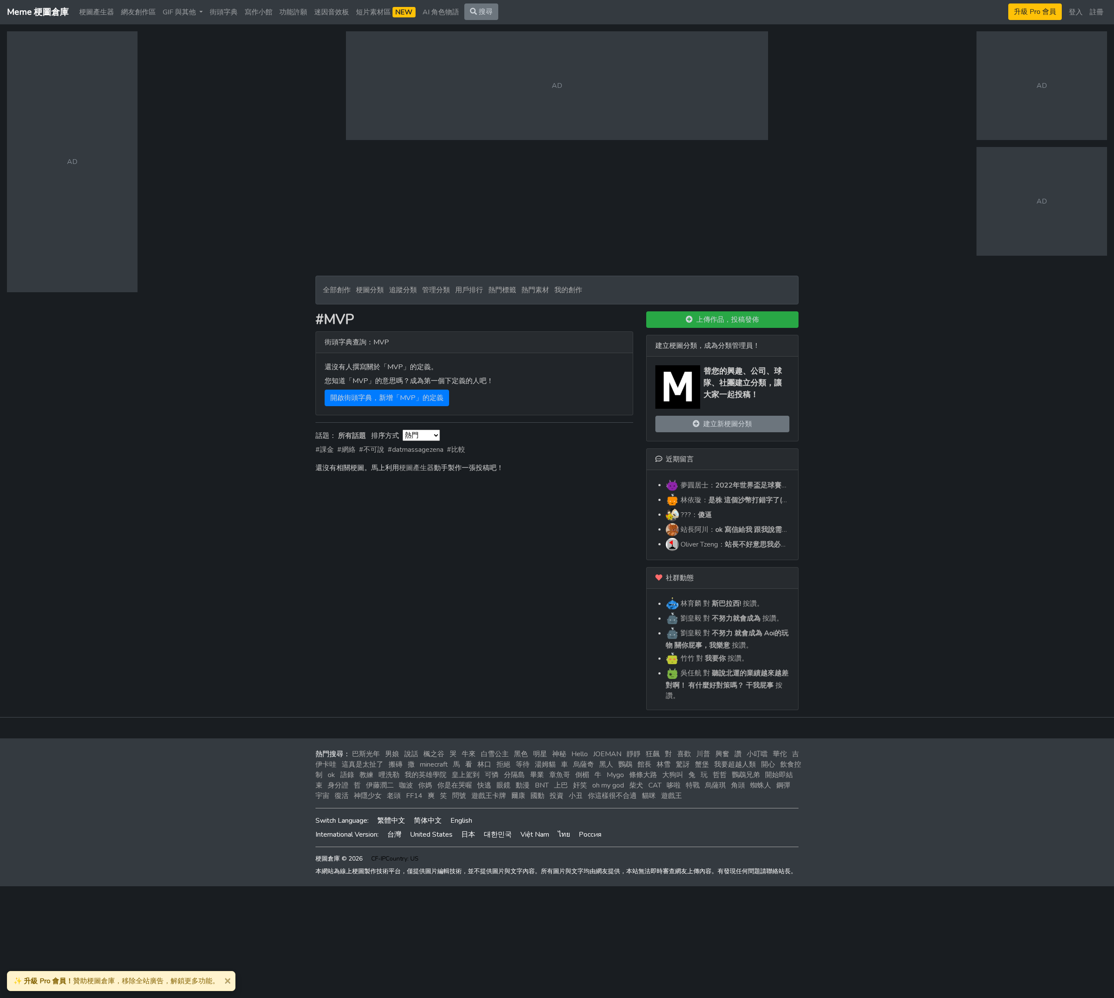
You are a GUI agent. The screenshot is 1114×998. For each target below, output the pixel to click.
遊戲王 (671, 796)
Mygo (615, 775)
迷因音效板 (331, 12)
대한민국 (498, 834)
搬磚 (396, 764)
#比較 (456, 449)
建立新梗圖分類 (726, 424)
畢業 (537, 775)
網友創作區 (138, 12)
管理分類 (436, 290)
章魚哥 (559, 775)
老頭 (394, 796)
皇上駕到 (466, 775)
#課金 (324, 449)
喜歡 (684, 754)
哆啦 (674, 785)
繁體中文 (391, 820)
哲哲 (720, 775)
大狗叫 (672, 775)
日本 (468, 834)
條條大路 (643, 775)
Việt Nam (534, 834)
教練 (366, 775)
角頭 (738, 785)
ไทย (564, 834)
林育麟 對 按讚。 (721, 603)
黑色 (521, 754)
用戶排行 (469, 290)
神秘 (559, 754)
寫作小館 (258, 12)
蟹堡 (702, 764)
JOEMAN (607, 754)
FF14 (414, 796)
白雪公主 (495, 754)
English (461, 820)
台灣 (394, 834)
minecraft (434, 764)
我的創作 (568, 290)
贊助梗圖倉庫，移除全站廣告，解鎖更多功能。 (116, 981)
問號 (459, 796)
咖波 (406, 785)
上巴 (561, 785)
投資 (557, 796)
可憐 (492, 775)
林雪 (664, 764)
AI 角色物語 (441, 12)
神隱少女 (368, 796)
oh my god (608, 785)
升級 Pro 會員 (1035, 12)
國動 (537, 796)
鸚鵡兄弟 (746, 775)
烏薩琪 (715, 785)
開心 (768, 764)
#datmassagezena (415, 449)
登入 (1076, 12)
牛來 (469, 754)
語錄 (347, 775)
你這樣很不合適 (612, 796)
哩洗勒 (389, 775)
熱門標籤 (502, 290)
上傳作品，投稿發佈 (726, 319)
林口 (484, 764)
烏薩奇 (583, 764)
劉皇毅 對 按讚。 (731, 618)
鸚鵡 (625, 764)
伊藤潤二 (380, 785)
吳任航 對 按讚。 (727, 684)
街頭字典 (224, 12)
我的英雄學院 (425, 775)
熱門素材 (535, 290)
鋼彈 (783, 785)
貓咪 (649, 796)
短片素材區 (384, 12)
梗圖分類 (370, 290)
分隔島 (514, 775)
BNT (542, 785)
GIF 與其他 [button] (180, 12)
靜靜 (634, 754)
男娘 (392, 754)
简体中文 (428, 820)
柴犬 (636, 785)
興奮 (722, 754)
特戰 (693, 785)
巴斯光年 (366, 754)
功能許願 (293, 12)
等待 (523, 764)
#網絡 (346, 449)
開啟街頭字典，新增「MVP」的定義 (386, 398)
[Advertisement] (557, 208)
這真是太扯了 (362, 764)
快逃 (484, 785)
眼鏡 (503, 785)
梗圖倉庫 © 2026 (338, 858)
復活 (342, 796)
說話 (411, 754)
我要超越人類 (735, 764)
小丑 (576, 796)
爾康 (518, 796)
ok (331, 775)
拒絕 (503, 764)
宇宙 (322, 796)
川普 (703, 754)
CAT (654, 785)
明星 (540, 754)
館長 (644, 764)
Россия (590, 834)
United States (431, 834)
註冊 (1097, 12)
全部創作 (337, 290)
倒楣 (582, 775)
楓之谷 (433, 754)
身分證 (338, 785)
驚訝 (683, 764)
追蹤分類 (403, 290)
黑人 (606, 764)
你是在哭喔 (454, 785)
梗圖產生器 (96, 12)
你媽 (425, 785)
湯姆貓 (545, 764)
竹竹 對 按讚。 (713, 658)
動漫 (523, 785)
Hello (579, 754)
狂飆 (653, 754)
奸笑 (580, 785)
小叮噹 (757, 754)
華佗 (780, 754)
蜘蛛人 (760, 785)
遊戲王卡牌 (488, 796)
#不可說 (371, 449)
